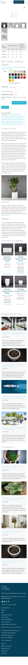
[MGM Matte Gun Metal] (24, 72)
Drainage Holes (5, 94)
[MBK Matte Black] (13, 74)
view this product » (7, 273)
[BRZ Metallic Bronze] (21, 74)
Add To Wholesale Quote (19, 102)
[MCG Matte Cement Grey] (19, 72)
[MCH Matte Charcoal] (10, 74)
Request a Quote (19, 2)
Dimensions (5, 86)
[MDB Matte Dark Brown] (16, 74)
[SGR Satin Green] (10, 77)
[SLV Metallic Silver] (21, 72)
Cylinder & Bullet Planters (17, 118)
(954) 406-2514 (6, 598)
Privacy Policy (23, 593)
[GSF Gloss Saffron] (13, 80)
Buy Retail (5, 107)
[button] (24, 7)
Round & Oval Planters (16, 124)
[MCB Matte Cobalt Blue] (16, 77)
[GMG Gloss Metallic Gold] (24, 74)
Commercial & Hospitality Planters (9, 116)
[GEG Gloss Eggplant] (19, 77)
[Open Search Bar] (11, 2)
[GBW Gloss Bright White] (13, 72)
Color (5, 71)
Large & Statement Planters (12, 121)
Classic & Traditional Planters (14, 114)
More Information (5, 215)
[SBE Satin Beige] (16, 72)
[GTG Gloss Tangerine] (10, 80)
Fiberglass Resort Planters (7, 119)
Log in (12, 97)
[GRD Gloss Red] (24, 77)
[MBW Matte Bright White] (10, 72)
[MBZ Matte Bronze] (19, 74)
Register (17, 97)
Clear (24, 87)
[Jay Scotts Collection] (3, 2)
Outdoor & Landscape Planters (18, 122)
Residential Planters (6, 124)
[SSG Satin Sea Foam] (13, 77)
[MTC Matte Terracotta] (21, 77)
